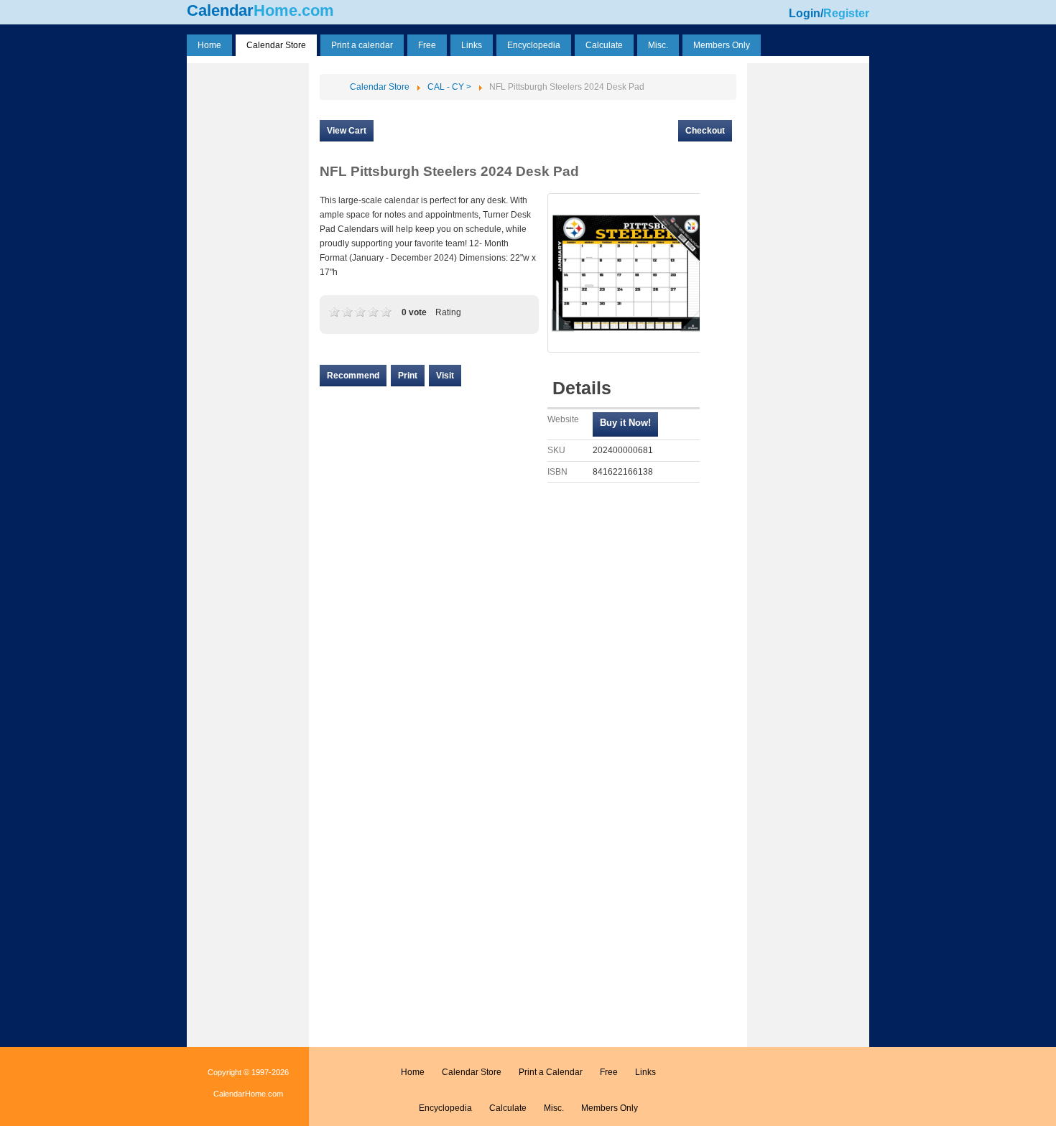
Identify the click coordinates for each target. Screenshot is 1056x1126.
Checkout (705, 131)
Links (645, 1072)
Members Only (609, 1108)
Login (804, 13)
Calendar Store (471, 1072)
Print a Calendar (551, 1072)
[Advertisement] (247, 282)
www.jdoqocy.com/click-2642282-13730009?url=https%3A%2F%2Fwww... (625, 424)
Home (413, 1072)
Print (407, 376)
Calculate (508, 1108)
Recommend (353, 376)
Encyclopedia (445, 1108)
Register (846, 13)
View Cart (346, 131)
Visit (445, 376)
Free (609, 1072)
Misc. (554, 1108)
